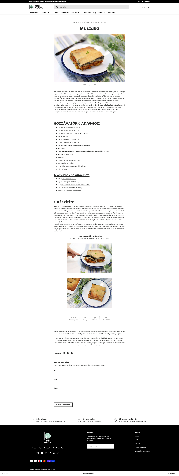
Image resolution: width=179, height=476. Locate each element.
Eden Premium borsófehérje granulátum (76, 145)
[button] (148, 7)
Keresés (137, 436)
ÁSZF (136, 440)
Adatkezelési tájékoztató (142, 451)
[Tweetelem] (64, 353)
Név (55, 370)
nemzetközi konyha (99, 22)
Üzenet (56, 388)
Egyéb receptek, (78, 22)
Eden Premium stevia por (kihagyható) (74, 166)
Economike (65, 13)
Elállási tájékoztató (140, 447)
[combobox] (91, 7)
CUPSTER (46, 13)
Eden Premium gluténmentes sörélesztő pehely (75, 185)
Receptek (87, 13)
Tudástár (137, 444)
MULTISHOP (75, 13)
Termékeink (33, 13)
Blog (94, 13)
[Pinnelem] (72, 353)
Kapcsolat (111, 13)
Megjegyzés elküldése (63, 404)
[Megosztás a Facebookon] (68, 353)
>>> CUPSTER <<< (144, 1)
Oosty (56, 13)
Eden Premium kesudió (69, 179)
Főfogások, (88, 22)
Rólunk (100, 13)
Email (55, 379)
